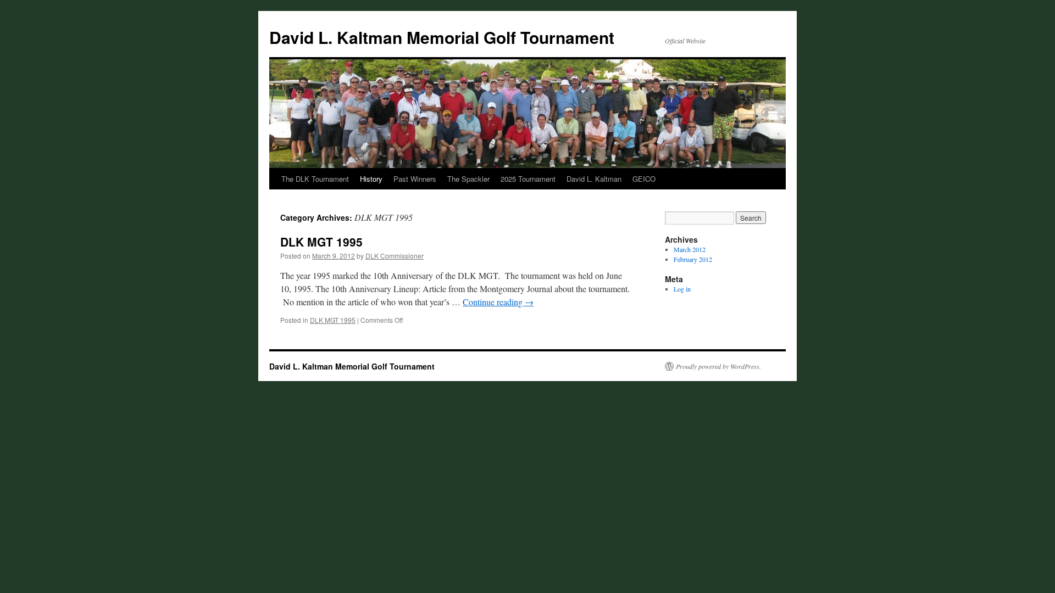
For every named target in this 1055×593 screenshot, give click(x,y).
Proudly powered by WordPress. (718, 366)
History (371, 179)
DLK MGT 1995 (321, 241)
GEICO (644, 179)
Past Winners (414, 179)
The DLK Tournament (315, 179)
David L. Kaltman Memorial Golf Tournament (441, 37)
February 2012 (693, 259)
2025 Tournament (528, 179)
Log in (682, 288)
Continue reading (498, 301)
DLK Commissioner (394, 255)
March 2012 (690, 249)
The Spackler (468, 179)
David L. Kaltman (594, 179)
